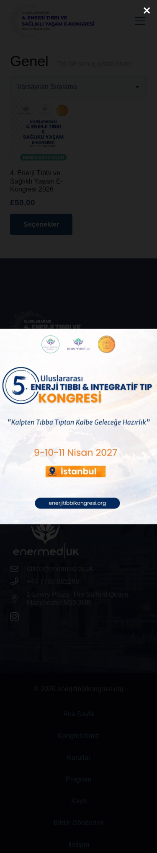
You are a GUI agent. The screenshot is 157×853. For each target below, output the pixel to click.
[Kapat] (146, 10)
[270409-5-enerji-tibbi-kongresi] (78, 427)
